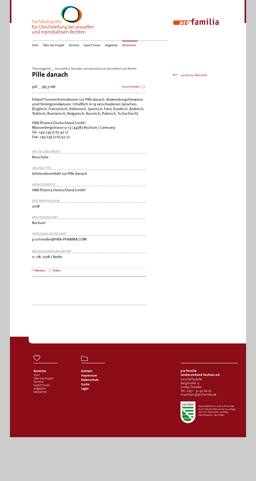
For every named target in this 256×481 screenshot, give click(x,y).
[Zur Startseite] (63, 19)
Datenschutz (90, 380)
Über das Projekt (53, 45)
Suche (85, 384)
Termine (74, 45)
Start (35, 45)
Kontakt (86, 371)
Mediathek (129, 45)
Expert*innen (92, 45)
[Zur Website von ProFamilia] (196, 21)
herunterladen (131, 87)
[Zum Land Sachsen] (187, 412)
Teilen (57, 270)
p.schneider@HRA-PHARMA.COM (59, 239)
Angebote (111, 45)
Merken (40, 270)
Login (85, 388)
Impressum (89, 375)
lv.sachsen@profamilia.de (198, 394)
